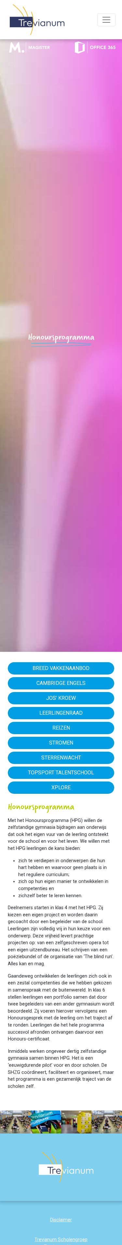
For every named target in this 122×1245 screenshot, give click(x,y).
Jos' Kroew (61, 698)
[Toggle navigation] (106, 19)
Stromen (61, 743)
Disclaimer (61, 1220)
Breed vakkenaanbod (61, 668)
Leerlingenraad (61, 713)
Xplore (61, 787)
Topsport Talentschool (61, 772)
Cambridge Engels (61, 683)
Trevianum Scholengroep (61, 1239)
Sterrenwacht (61, 758)
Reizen (61, 728)
